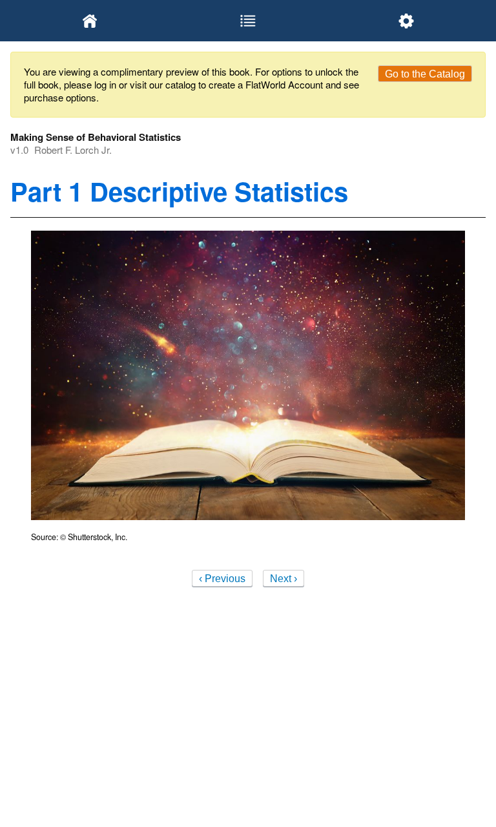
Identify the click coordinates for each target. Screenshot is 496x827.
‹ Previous (222, 578)
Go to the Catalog (425, 73)
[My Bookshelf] (89, 20)
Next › (283, 578)
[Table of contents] (248, 20)
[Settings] (406, 20)
